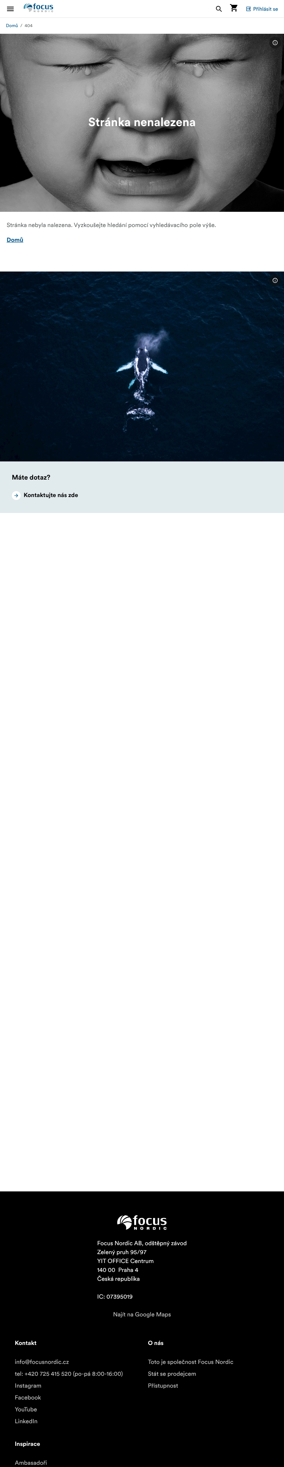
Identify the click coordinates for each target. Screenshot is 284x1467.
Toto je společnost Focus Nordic (190, 1362)
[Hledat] (218, 8)
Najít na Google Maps (142, 1314)
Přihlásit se (265, 9)
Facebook (28, 1397)
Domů (12, 26)
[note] (275, 43)
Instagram (28, 1385)
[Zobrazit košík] (233, 8)
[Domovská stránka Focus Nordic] (38, 8)
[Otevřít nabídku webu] (15, 8)
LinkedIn (26, 1421)
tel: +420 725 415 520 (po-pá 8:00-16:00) (69, 1374)
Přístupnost (163, 1385)
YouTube (26, 1409)
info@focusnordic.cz (42, 1362)
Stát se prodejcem (172, 1374)
